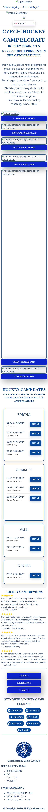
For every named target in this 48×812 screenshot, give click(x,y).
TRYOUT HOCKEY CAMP (24, 362)
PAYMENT (24, 690)
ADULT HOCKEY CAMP (24, 164)
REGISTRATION (24, 683)
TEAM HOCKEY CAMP (24, 376)
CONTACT (24, 676)
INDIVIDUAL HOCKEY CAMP (24, 133)
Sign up (35, 424)
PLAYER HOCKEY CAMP (24, 118)
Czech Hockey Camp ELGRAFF (24, 761)
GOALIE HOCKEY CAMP (24, 147)
